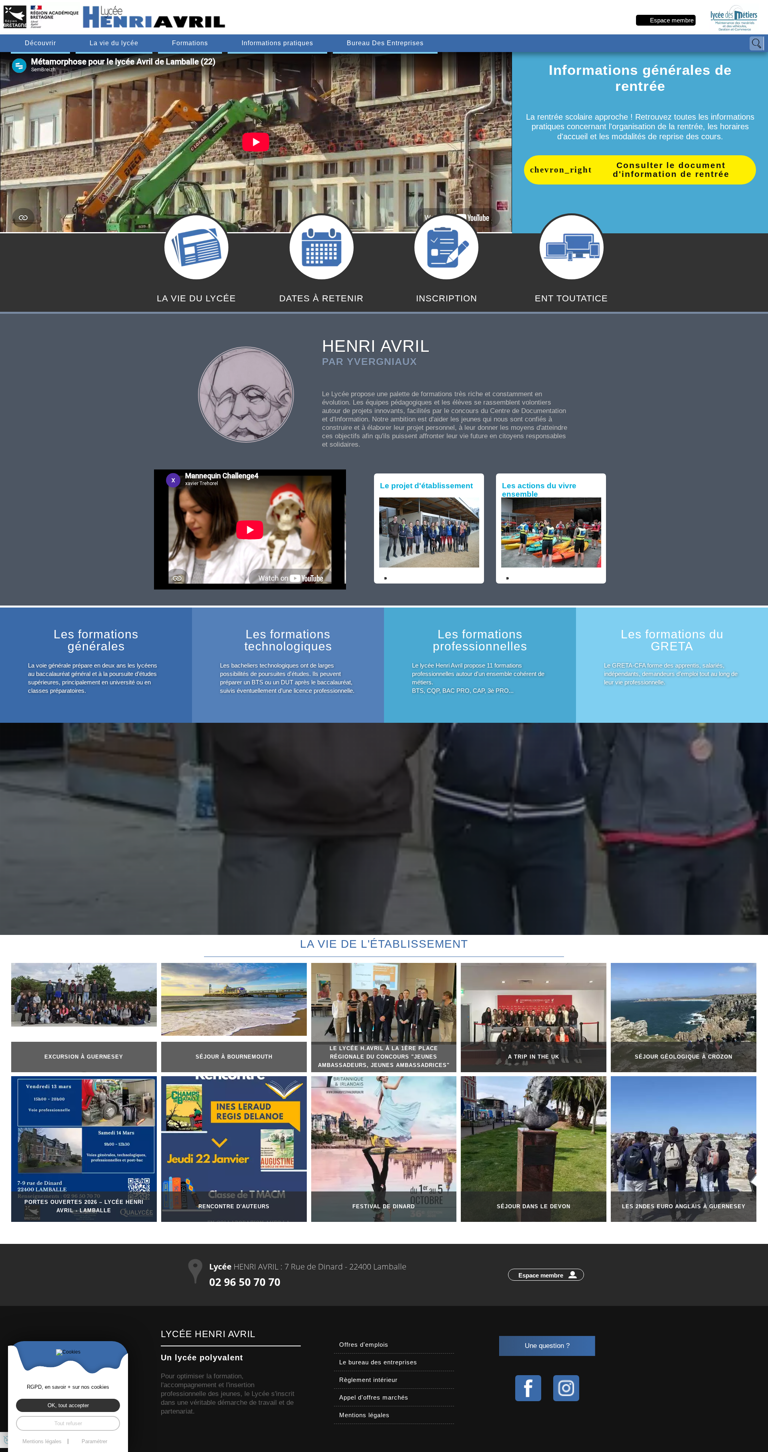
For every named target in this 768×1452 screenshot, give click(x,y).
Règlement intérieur (368, 1379)
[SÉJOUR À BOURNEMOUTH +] (234, 999)
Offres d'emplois (363, 1344)
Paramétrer (94, 1441)
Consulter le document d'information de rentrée (671, 169)
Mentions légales (364, 1415)
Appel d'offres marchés (373, 1397)
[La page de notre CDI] (528, 1388)
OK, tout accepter (68, 1405)
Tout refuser (68, 1423)
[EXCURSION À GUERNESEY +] (84, 995)
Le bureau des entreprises (378, 1362)
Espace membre (672, 20)
